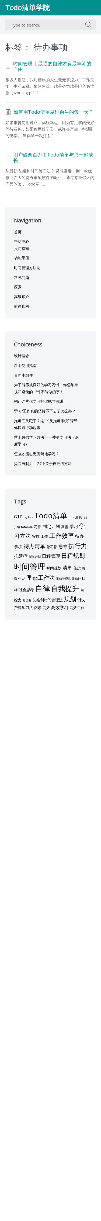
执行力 (77, 545)
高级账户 (21, 296)
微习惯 (52, 546)
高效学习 (59, 607)
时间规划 (53, 568)
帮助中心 (21, 241)
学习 (73, 526)
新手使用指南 (25, 365)
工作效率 (61, 535)
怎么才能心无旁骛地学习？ (36, 453)
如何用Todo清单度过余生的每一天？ (53, 112)
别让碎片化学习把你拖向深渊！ (40, 401)
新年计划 (35, 557)
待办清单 (34, 546)
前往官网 (21, 306)
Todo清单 (50, 515)
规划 (70, 599)
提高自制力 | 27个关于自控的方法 (43, 463)
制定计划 (51, 526)
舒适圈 (27, 600)
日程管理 (51, 556)
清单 (67, 567)
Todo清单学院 (27, 7)
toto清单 (27, 527)
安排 (36, 536)
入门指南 (21, 248)
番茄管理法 (63, 579)
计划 (81, 600)
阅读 (37, 607)
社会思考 (26, 589)
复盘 (64, 526)
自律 (42, 588)
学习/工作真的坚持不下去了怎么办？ (45, 410)
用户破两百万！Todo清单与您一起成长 (53, 158)
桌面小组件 (23, 375)
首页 (18, 232)
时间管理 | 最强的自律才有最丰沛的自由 (52, 66)
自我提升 (65, 588)
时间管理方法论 (27, 267)
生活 (22, 578)
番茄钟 (76, 579)
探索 (18, 286)
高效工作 (77, 607)
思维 (63, 546)
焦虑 (77, 568)
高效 (46, 607)
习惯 (37, 526)
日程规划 (73, 555)
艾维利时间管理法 (48, 600)
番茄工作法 (41, 577)
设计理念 (21, 355)
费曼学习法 (23, 607)
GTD (18, 517)
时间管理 (29, 566)
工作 (44, 536)
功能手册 (21, 258)
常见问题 (21, 277)
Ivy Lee (28, 517)
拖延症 (21, 556)
